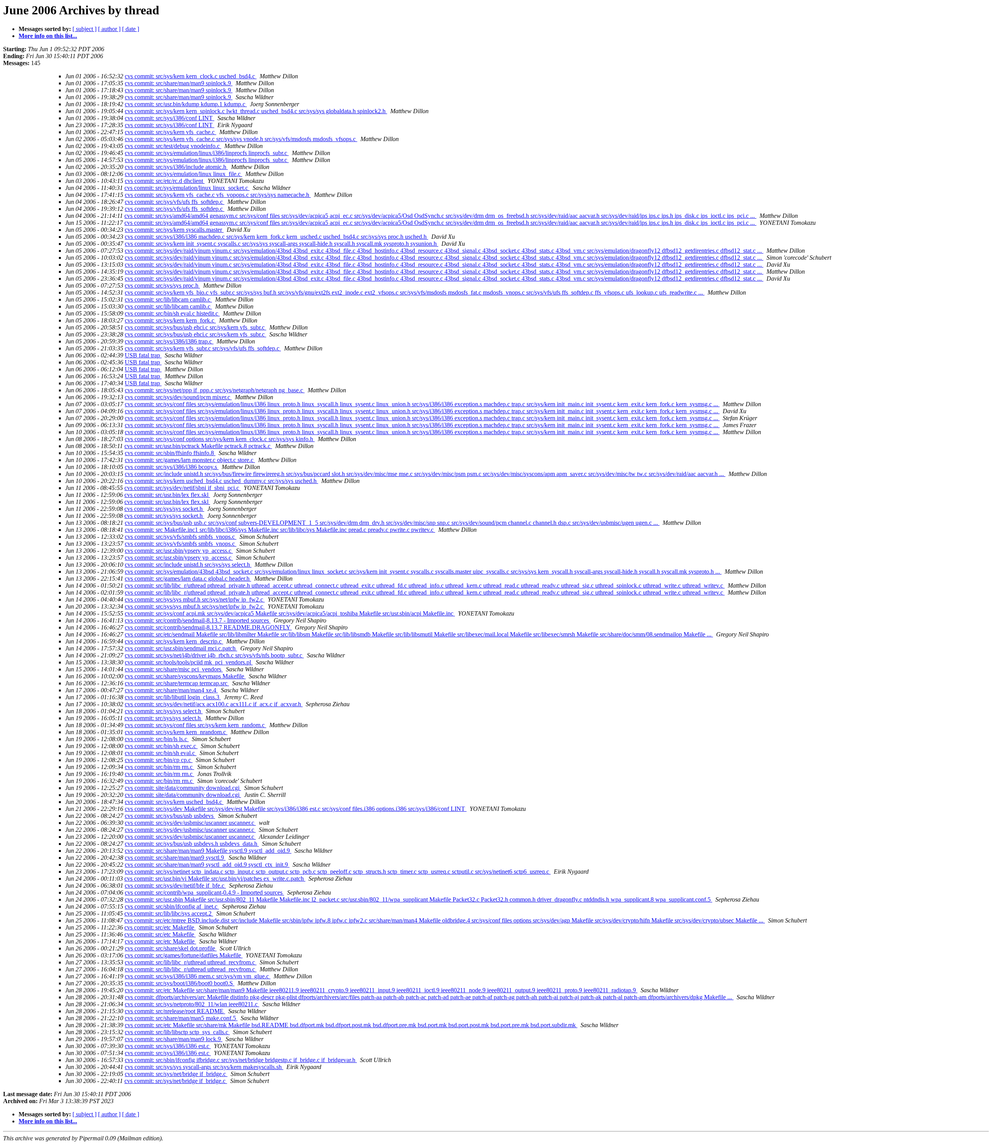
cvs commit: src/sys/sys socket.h (164, 508)
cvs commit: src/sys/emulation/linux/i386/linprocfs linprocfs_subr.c (207, 153)
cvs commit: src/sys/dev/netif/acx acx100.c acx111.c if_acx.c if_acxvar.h (214, 704)
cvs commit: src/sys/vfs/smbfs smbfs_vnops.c (180, 536)
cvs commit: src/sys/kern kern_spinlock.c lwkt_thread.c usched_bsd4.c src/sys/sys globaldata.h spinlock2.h (256, 111)
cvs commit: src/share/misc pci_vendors (174, 669)
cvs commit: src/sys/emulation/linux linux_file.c (183, 174)
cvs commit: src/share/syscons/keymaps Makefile (185, 676)
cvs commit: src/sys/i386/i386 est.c (168, 1046)
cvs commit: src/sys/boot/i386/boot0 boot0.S (179, 983)
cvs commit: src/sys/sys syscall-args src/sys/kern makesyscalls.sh (204, 1067)
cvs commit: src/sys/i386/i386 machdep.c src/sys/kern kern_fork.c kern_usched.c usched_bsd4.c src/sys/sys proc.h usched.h (276, 236)
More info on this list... (48, 36)
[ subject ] (84, 29)
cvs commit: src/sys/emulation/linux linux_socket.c (187, 188)
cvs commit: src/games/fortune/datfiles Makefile (184, 955)
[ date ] (130, 29)
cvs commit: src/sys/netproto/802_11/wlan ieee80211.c (192, 1004)
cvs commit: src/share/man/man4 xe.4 (171, 690)
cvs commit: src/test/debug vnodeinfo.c (173, 146)
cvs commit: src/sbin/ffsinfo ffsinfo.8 (170, 453)
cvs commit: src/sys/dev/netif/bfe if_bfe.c (175, 885)
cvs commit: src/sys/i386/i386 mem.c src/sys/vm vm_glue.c (197, 976)
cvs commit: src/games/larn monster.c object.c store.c (190, 460)
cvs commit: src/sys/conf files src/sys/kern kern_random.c (195, 725)
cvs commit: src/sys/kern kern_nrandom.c (176, 732)
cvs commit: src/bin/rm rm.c (159, 767)
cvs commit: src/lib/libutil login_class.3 (173, 697)
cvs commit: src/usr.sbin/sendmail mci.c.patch (181, 648)
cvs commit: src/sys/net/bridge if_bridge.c (176, 1074)
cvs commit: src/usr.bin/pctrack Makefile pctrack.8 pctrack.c (198, 446)
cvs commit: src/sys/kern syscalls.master (174, 229)
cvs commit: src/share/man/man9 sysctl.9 (175, 857)
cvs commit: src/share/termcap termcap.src (177, 683)
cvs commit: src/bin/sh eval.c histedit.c (172, 313)
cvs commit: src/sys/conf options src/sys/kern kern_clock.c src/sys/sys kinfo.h (220, 439)
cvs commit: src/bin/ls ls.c (157, 739)
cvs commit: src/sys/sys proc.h (162, 285)
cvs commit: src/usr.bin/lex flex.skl (167, 494)
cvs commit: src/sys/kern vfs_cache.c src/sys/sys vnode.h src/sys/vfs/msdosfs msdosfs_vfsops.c (241, 139)
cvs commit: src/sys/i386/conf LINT (169, 118)
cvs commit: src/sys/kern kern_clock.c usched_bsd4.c (191, 76)
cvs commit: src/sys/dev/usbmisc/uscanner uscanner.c (190, 822)
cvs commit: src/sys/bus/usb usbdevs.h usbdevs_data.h (192, 843)
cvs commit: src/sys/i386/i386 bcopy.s (172, 467)
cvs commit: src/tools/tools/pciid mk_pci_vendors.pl (189, 662)
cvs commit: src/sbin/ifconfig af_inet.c (172, 906)
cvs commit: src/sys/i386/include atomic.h (176, 167)
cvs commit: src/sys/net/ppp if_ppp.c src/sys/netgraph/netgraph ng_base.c (215, 390)
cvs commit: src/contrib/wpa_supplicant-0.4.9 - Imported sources (204, 892)
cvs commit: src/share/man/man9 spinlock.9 (178, 83)
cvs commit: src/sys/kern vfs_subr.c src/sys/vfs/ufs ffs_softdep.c (203, 348)
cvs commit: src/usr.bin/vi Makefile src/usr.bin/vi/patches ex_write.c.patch (214, 878)
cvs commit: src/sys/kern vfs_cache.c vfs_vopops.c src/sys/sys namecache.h (218, 194)
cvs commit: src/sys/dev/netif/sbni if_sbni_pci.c (182, 488)
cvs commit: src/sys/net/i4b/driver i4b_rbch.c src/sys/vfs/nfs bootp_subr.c (214, 655)
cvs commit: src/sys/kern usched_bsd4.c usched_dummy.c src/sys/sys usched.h (221, 481)
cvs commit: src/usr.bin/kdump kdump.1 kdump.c (186, 104)
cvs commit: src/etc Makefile (160, 927)
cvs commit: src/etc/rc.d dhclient (165, 181)
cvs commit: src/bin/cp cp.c (159, 760)
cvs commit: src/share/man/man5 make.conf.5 (181, 1018)
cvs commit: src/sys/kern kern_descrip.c (174, 641)
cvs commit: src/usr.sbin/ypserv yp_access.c (179, 550)
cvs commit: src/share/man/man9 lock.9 (173, 1039)
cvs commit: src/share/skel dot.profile (171, 948)
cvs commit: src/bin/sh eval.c (160, 753)
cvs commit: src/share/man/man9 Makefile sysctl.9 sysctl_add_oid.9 (208, 850)
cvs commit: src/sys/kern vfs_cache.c (170, 132)
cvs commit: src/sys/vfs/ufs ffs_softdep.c (174, 201)
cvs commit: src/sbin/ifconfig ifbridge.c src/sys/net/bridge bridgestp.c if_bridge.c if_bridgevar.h (241, 1060)
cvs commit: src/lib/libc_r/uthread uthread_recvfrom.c (191, 962)
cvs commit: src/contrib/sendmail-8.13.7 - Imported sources (197, 620)
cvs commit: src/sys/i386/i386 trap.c (169, 341)
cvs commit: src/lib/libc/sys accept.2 (168, 913)
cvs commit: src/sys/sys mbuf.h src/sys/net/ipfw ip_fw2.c (195, 599)
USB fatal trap (143, 355)
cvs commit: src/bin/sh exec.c (161, 746)
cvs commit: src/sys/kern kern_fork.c (170, 320)
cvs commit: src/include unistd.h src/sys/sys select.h (188, 564)
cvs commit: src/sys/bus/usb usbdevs (170, 815)
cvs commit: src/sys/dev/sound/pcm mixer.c (178, 397)
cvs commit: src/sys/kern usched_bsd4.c (174, 801)
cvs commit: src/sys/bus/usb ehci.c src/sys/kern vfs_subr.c (195, 327)
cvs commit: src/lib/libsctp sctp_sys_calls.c (177, 1032)
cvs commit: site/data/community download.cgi (183, 788)
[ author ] (109, 29)
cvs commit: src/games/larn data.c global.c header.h (188, 578)
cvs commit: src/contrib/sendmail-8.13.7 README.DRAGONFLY (208, 627)
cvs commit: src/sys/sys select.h (164, 711)
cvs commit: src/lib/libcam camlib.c (168, 299)
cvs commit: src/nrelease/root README (175, 1011)
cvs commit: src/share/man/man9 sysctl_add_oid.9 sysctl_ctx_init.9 (207, 864)
